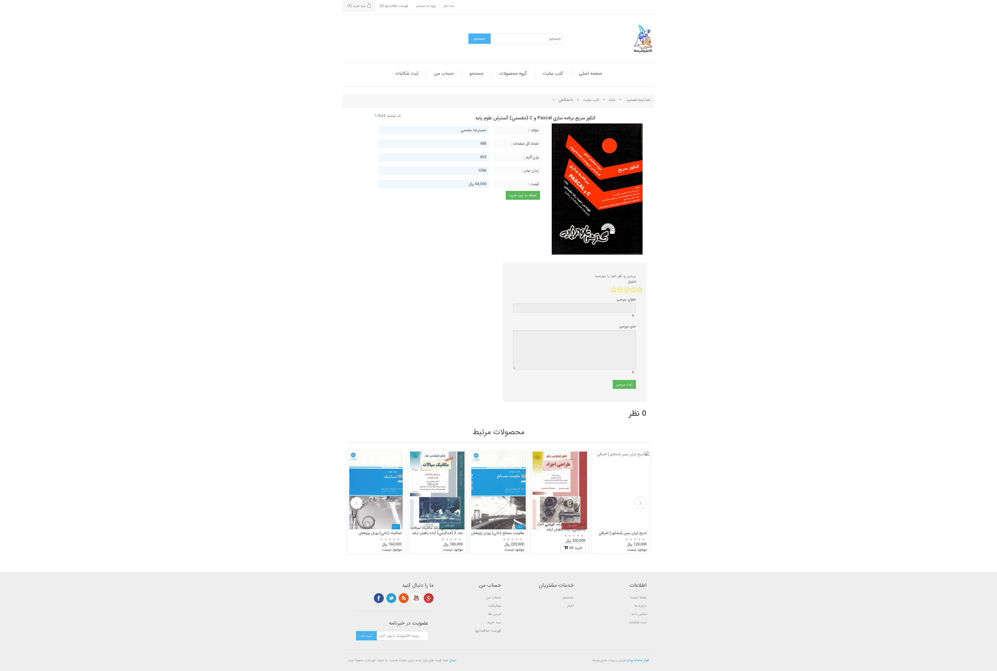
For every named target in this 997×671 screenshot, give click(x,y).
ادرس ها (494, 614)
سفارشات (494, 605)
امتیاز (632, 282)
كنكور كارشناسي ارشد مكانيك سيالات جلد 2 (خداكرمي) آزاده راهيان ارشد (437, 530)
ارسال (452, 660)
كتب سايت (553, 73)
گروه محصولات (513, 73)
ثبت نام (449, 5)
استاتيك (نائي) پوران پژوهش (380, 533)
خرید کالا (575, 548)
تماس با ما (639, 614)
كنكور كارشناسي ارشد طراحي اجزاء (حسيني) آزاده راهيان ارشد (561, 526)
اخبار (570, 605)
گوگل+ (429, 598)
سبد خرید (494, 622)
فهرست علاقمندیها (488, 630)
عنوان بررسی (626, 299)
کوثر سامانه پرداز (638, 660)
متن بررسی (627, 326)
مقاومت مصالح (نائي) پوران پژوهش (497, 533)
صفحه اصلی (590, 73)
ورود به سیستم (426, 5)
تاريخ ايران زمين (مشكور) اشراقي (623, 533)
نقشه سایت (638, 597)
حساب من (444, 73)
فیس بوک (379, 598)
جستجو (476, 73)
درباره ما (640, 605)
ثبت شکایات (406, 73)
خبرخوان (404, 598)
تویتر (391, 598)
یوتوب (416, 598)
